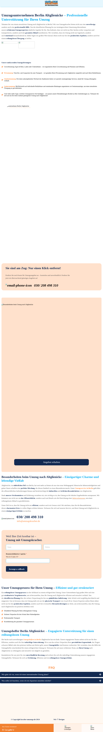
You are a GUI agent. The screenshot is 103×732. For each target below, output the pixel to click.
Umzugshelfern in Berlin (32, 639)
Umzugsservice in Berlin (84, 488)
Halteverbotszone (78, 498)
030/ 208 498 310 (30, 517)
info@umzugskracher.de (28, 521)
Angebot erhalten (51, 462)
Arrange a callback (17, 569)
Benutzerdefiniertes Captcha (16, 554)
